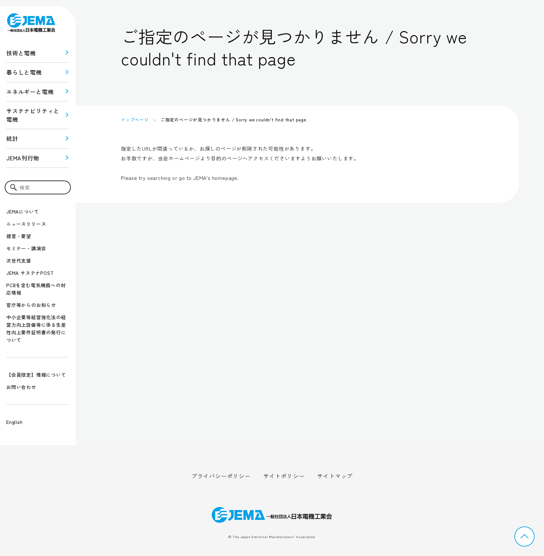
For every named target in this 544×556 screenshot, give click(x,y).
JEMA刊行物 (22, 158)
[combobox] (38, 187)
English (14, 422)
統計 (12, 138)
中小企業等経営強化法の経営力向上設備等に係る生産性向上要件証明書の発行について (36, 328)
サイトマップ (335, 476)
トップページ (135, 119)
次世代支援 (18, 260)
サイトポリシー (284, 476)
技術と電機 (21, 53)
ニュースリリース (26, 223)
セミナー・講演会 (26, 248)
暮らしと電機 (24, 72)
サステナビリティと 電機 (33, 115)
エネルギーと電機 (30, 91)
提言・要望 (18, 236)
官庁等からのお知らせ (31, 305)
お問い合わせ (21, 387)
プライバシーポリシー (221, 476)
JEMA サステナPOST (30, 273)
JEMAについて (22, 211)
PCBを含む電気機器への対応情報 (35, 289)
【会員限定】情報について (36, 374)
